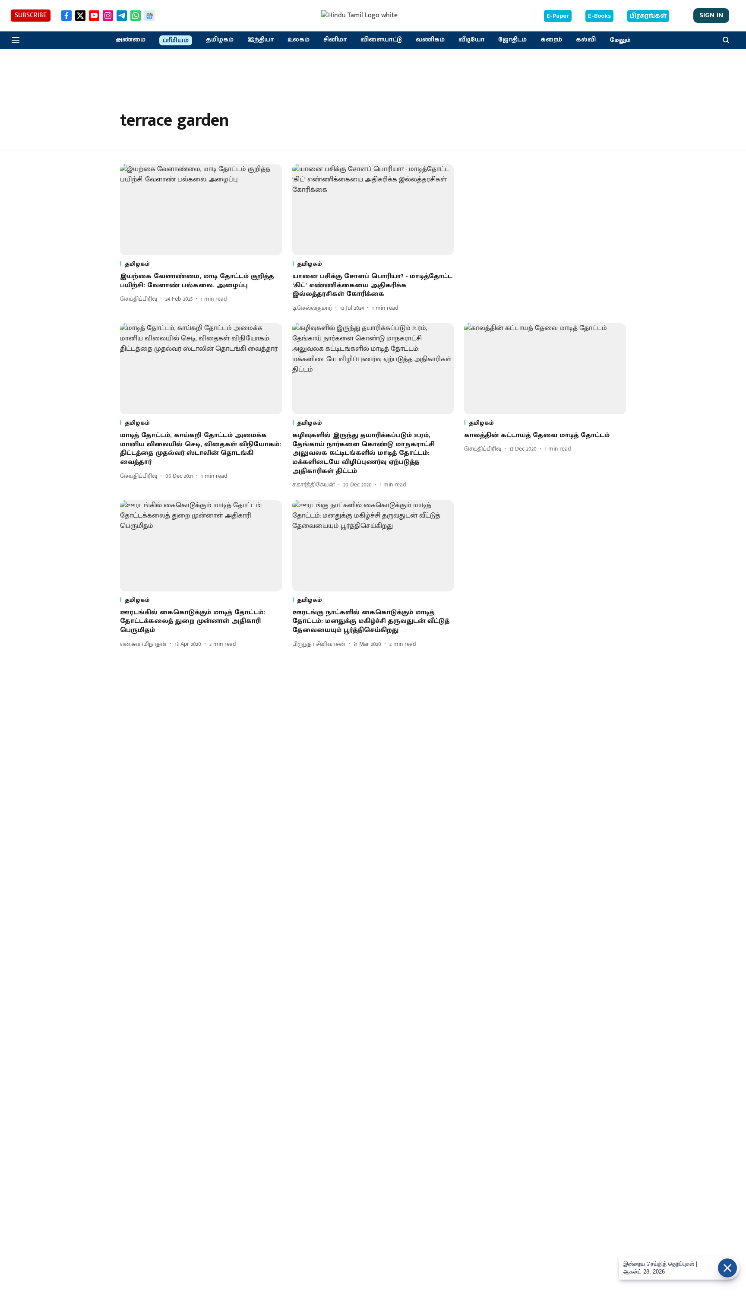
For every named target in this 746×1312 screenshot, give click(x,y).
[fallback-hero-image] (201, 209)
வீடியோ (471, 39)
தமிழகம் (220, 39)
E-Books (599, 16)
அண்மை (130, 39)
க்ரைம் (551, 39)
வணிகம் (430, 39)
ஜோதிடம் (512, 39)
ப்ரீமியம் (176, 40)
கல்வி (586, 39)
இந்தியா (260, 39)
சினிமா (335, 39)
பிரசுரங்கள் (648, 16)
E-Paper (558, 16)
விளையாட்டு (381, 39)
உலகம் (299, 39)
